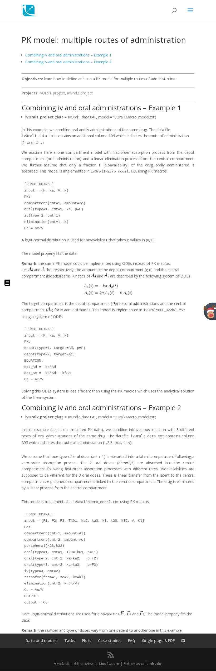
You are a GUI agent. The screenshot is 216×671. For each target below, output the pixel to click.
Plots (86, 640)
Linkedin (154, 663)
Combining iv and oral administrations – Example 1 (68, 54)
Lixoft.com (109, 663)
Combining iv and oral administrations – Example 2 (68, 61)
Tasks (69, 640)
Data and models (41, 640)
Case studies (109, 640)
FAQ (131, 640)
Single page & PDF (158, 640)
